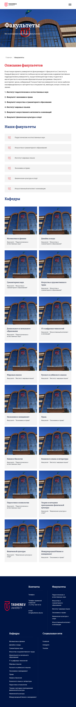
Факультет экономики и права (20, 97)
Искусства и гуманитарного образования (57, 603)
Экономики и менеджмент (18, 671)
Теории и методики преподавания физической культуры (21, 689)
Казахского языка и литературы (20, 681)
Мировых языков (15, 664)
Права (11, 674)
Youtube (45, 648)
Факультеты (59, 586)
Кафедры (12, 198)
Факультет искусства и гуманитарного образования (29, 102)
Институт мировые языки (61, 609)
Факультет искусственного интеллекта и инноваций (29, 112)
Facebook (46, 641)
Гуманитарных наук (16, 648)
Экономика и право (59, 613)
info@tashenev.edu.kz (35, 613)
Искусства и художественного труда (22, 652)
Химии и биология (15, 678)
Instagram (46, 645)
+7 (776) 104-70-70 (34, 605)
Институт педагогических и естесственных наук (27, 92)
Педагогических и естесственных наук (59, 596)
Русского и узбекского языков (19, 667)
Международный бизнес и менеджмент (23, 697)
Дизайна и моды (15, 645)
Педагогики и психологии (18, 685)
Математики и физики (17, 641)
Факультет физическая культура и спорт (24, 117)
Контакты (34, 586)
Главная (9, 57)
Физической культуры (17, 694)
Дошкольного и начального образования (19, 656)
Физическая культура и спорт (60, 617)
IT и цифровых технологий (18, 661)
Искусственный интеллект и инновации (61, 623)
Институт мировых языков (18, 107)
